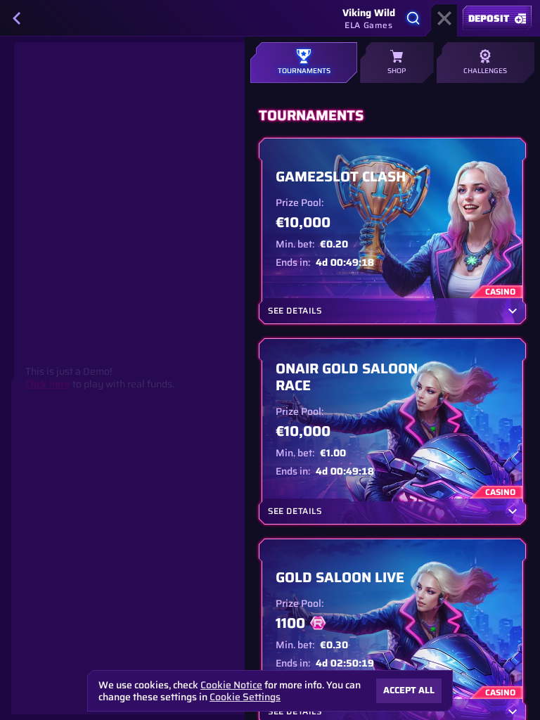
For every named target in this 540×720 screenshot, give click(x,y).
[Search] (413, 18)
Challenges (485, 70)
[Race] (444, 18)
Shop (396, 70)
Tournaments (304, 70)
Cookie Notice (231, 685)
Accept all (409, 690)
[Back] (16, 18)
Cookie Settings (245, 696)
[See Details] (512, 310)
